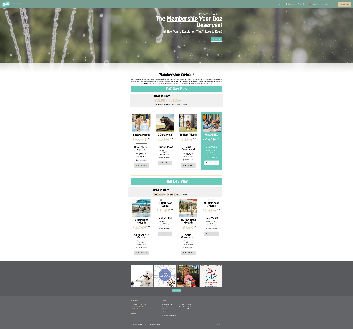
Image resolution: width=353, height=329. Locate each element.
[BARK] (11, 4)
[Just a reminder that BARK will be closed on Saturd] (211, 276)
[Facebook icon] (218, 324)
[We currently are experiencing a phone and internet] (142, 276)
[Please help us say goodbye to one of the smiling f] (188, 276)
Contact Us (134, 301)
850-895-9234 (135, 309)
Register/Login (344, 4)
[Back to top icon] (344, 325)
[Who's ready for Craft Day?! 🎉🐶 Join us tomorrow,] (165, 276)
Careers (133, 313)
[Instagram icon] (219, 324)
